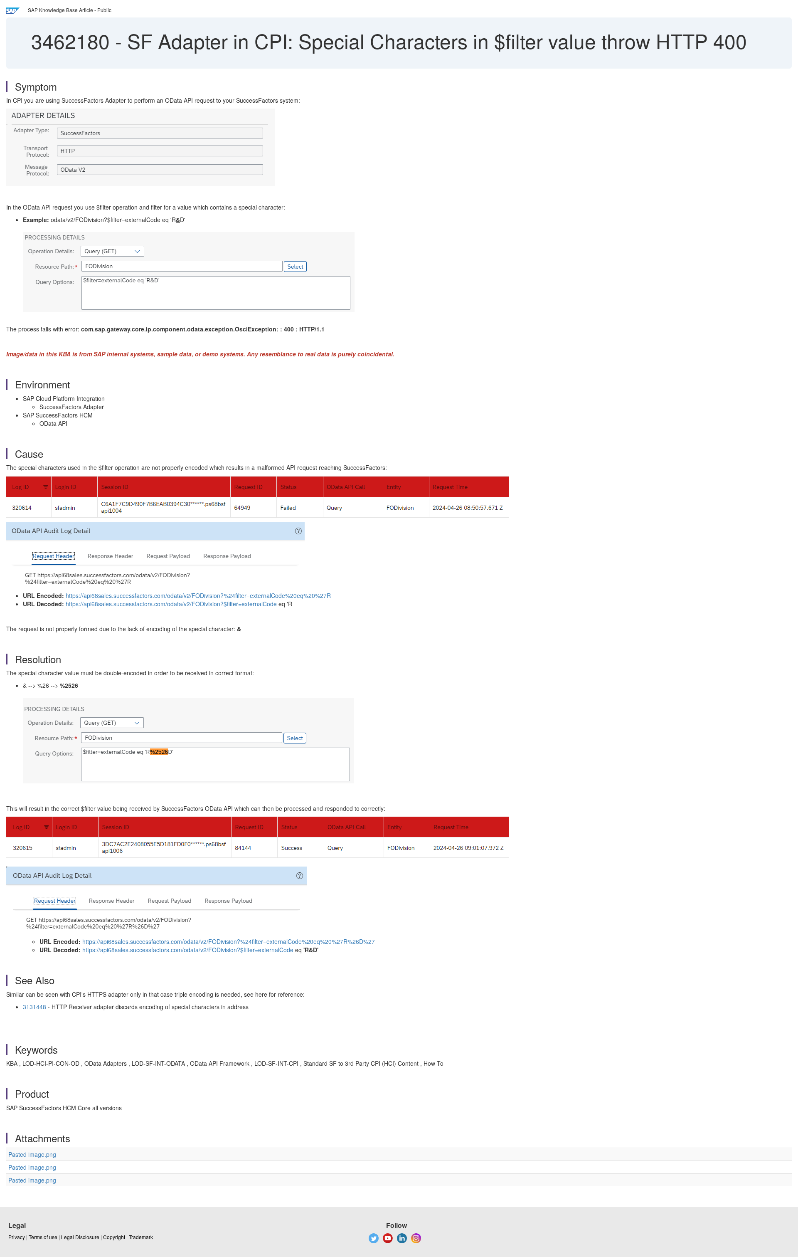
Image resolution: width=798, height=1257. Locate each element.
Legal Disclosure (80, 1236)
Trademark (141, 1236)
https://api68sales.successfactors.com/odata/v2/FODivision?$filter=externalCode (171, 604)
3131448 (34, 1007)
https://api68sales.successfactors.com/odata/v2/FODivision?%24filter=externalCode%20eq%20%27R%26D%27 (228, 941)
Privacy (16, 1236)
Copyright (114, 1236)
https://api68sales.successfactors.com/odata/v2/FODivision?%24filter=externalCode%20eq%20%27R (198, 595)
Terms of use (43, 1236)
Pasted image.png (32, 1154)
